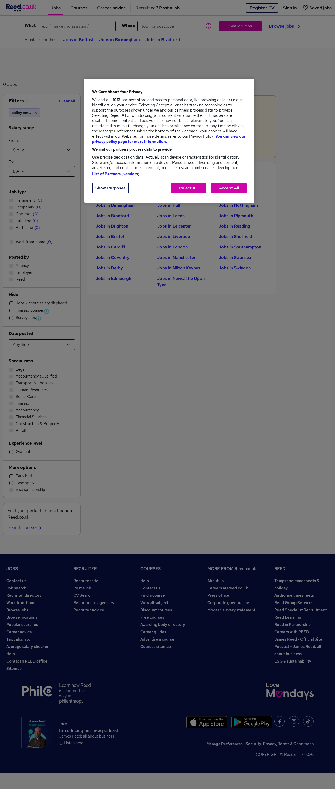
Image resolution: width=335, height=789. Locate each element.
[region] (169, 141)
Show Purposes (110, 188)
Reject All (188, 188)
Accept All (229, 188)
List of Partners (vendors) (116, 174)
